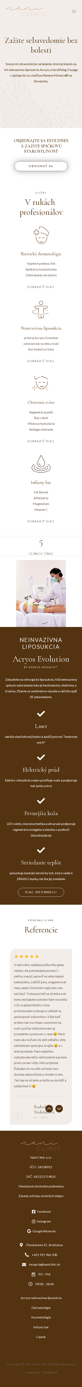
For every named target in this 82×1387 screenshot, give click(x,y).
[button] (49, 1109)
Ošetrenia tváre (41, 402)
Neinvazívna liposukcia (41, 328)
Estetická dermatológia (41, 254)
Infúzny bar (41, 482)
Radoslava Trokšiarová (44, 1109)
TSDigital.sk (49, 1372)
